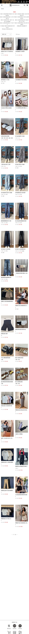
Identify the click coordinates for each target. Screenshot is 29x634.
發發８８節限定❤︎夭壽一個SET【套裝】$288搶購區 (7, 20)
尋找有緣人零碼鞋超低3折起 (7, 29)
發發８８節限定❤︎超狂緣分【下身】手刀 (7, 23)
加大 (23, 251)
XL (4, 81)
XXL (21, 166)
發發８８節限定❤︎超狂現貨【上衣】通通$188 (7, 17)
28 (15, 534)
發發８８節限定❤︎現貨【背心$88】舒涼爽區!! (22, 23)
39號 (9, 138)
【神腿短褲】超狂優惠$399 (22, 26)
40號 (12, 138)
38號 (7, 138)
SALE (14, 12)
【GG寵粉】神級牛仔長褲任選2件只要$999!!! (7, 26)
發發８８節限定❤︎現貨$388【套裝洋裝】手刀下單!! (22, 20)
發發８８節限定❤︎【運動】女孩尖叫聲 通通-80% (22, 14)
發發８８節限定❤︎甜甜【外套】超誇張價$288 (22, 17)
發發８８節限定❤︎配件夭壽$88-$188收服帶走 (7, 14)
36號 (2, 138)
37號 (4, 138)
